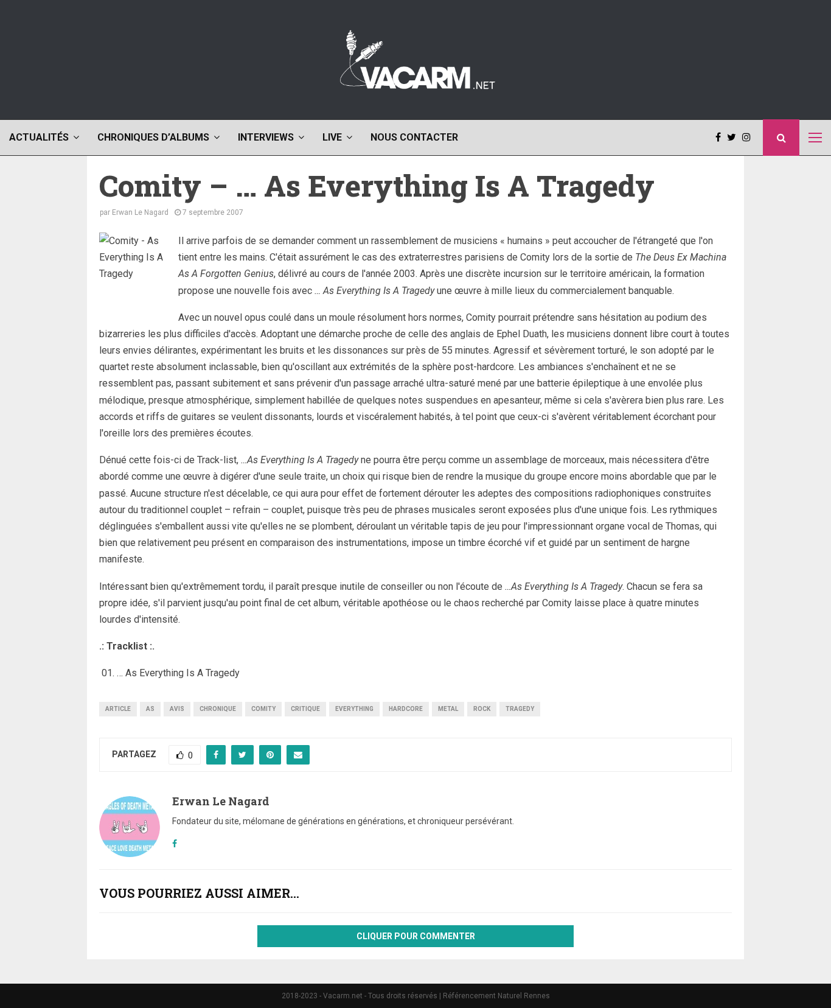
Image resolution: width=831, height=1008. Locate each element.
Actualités (39, 137)
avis (177, 708)
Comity (263, 708)
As (150, 708)
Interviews (266, 137)
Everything (354, 708)
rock (481, 708)
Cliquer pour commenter (415, 936)
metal (448, 708)
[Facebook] (721, 137)
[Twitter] (734, 137)
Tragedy (520, 708)
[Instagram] (749, 137)
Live (332, 137)
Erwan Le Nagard (140, 212)
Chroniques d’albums (153, 137)
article (118, 708)
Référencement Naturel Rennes (496, 996)
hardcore (406, 708)
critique (305, 708)
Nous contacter (414, 137)
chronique (218, 708)
